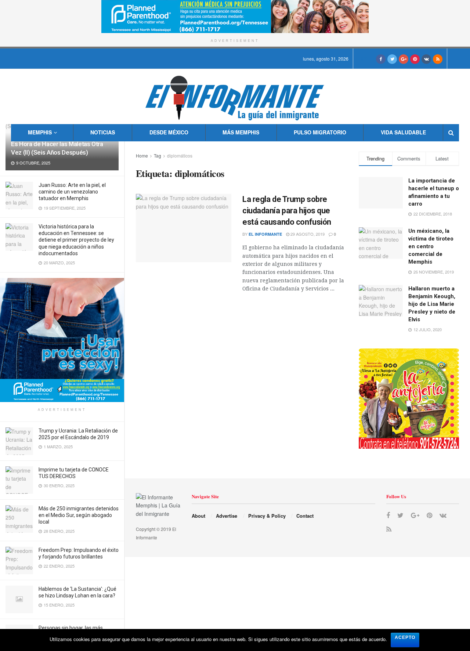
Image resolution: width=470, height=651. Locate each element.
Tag (157, 155)
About (198, 515)
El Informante (265, 234)
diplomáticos (179, 155)
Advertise (226, 515)
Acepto (405, 637)
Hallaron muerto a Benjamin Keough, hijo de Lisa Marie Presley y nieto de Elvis (431, 304)
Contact (305, 515)
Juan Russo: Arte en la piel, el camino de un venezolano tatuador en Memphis (72, 191)
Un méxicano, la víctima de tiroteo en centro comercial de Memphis (430, 246)
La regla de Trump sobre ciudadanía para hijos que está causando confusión (286, 211)
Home (142, 155)
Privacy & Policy (267, 515)
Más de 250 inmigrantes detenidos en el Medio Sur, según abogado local (79, 515)
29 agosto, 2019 (307, 234)
